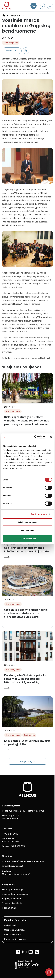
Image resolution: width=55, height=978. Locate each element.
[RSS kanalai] (37, 952)
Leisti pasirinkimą (28, 530)
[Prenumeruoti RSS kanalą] (26, 50)
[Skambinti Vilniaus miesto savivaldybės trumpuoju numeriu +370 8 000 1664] (33, 6)
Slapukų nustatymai (11, 898)
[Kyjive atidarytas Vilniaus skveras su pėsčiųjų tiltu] (27, 750)
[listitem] (27, 420)
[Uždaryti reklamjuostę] (51, 437)
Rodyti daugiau (27, 761)
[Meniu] (50, 6)
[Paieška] (42, 6)
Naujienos (15, 15)
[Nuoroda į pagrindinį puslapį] (3, 15)
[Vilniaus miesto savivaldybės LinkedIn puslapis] (31, 952)
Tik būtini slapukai (27, 539)
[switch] (48, 488)
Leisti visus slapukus (27, 522)
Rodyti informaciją (39, 514)
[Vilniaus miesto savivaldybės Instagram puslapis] (24, 952)
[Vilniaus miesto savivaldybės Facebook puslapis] (18, 952)
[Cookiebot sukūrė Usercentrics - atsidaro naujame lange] (35, 437)
